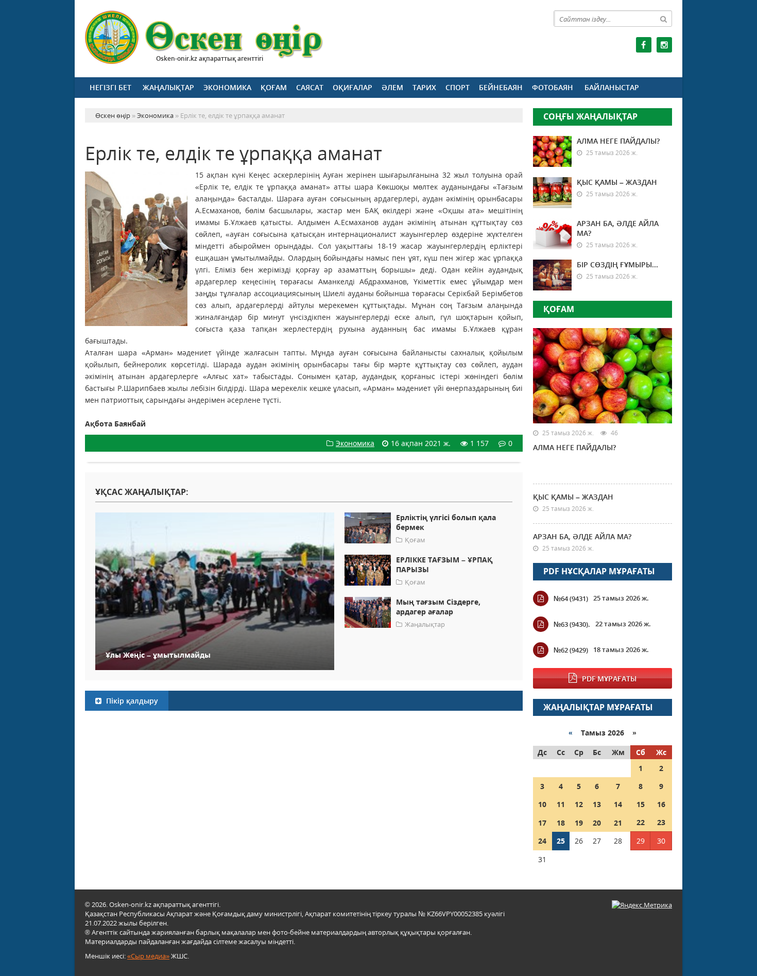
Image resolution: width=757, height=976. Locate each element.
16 (661, 804)
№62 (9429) (571, 650)
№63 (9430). (572, 624)
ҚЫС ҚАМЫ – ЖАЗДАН (617, 182)
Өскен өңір (204, 37)
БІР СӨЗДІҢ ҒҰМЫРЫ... (617, 264)
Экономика (227, 87)
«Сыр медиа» (148, 956)
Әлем (392, 87)
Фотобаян (552, 87)
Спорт (457, 87)
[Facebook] (643, 45)
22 (640, 822)
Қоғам (274, 87)
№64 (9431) (571, 598)
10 (542, 804)
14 (618, 804)
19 (579, 823)
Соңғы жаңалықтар (590, 116)
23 (661, 822)
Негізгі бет (110, 87)
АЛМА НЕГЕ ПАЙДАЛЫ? (618, 141)
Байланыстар (611, 87)
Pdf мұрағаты (609, 678)
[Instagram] (664, 45)
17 (542, 823)
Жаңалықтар (168, 87)
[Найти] (664, 18)
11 (561, 804)
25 (561, 841)
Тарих (424, 87)
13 (597, 804)
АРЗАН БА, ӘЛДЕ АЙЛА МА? (582, 536)
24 (542, 841)
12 (579, 804)
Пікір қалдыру (131, 701)
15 (640, 804)
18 (561, 823)
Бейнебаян (501, 87)
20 (597, 823)
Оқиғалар (352, 87)
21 (618, 823)
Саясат (309, 87)
